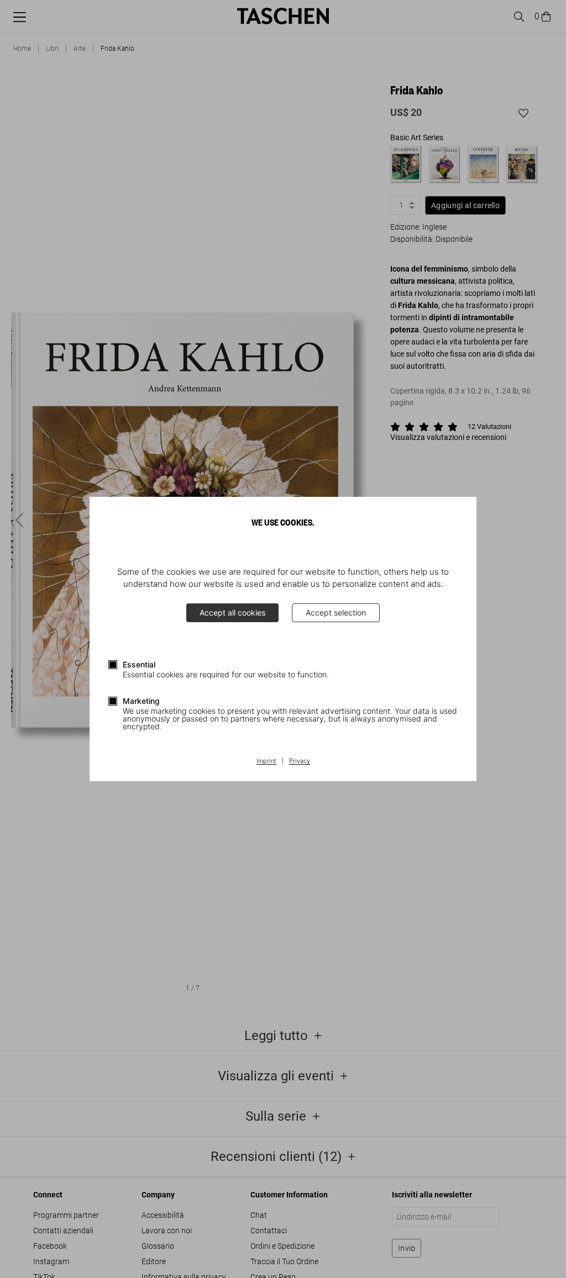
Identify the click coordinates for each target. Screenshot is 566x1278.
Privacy (299, 761)
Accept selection (336, 612)
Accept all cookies (232, 612)
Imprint (266, 761)
